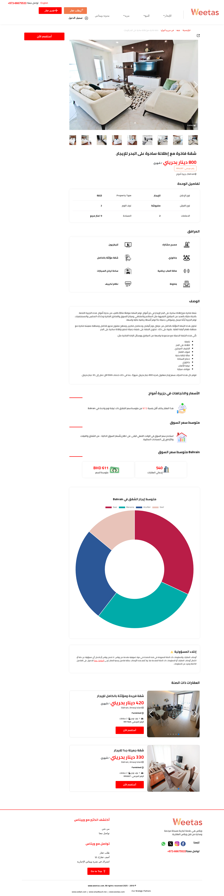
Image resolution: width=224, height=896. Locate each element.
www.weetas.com (117, 892)
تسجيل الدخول (75, 18)
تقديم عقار (50, 10)
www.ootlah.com (79, 892)
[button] (73, 84)
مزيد (127, 15)
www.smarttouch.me (98, 892)
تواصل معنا (104, 833)
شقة (178, 30)
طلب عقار (75, 10)
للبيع (147, 15)
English (44, 3)
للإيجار (168, 15)
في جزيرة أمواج (167, 30)
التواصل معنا (99, 660)
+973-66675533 (17, 3)
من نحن (106, 829)
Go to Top (97, 871)
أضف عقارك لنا (102, 857)
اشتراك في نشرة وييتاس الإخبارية (93, 861)
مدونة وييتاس (102, 15)
